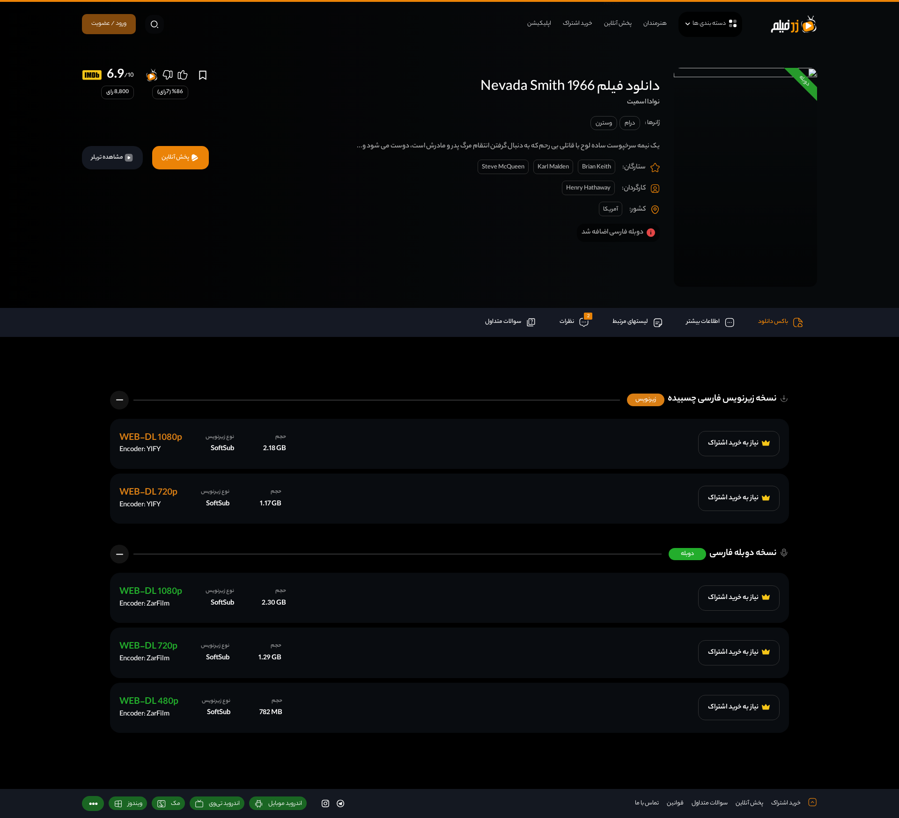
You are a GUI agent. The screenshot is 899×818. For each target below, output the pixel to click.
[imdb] (92, 75)
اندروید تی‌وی (224, 804)
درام (630, 123)
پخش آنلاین (618, 24)
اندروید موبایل (285, 804)
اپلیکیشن (539, 24)
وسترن (604, 123)
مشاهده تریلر (107, 157)
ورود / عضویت (108, 24)
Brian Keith (596, 167)
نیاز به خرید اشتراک (733, 443)
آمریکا (610, 209)
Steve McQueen (503, 167)
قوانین (675, 803)
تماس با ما (647, 803)
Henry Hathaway (588, 188)
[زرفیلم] (793, 24)
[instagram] (325, 803)
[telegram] (340, 803)
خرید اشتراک (577, 24)
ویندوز (135, 804)
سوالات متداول (710, 803)
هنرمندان (655, 24)
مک (175, 804)
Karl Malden (553, 167)
